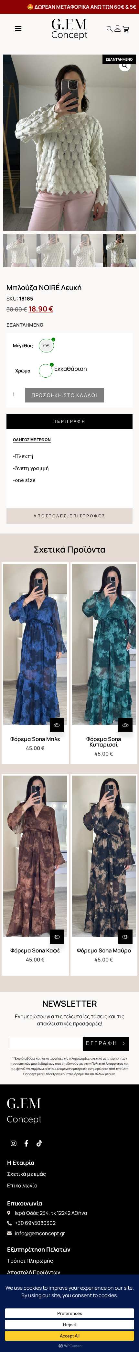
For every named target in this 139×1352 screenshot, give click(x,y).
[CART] (126, 29)
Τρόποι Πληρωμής (30, 1260)
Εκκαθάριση (70, 368)
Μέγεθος (23, 345)
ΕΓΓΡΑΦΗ (103, 1043)
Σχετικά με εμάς (26, 1173)
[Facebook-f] (26, 1143)
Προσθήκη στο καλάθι (64, 395)
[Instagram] (13, 1143)
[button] (109, 29)
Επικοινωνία (22, 1185)
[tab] (69, 421)
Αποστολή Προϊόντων (33, 1272)
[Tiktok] (39, 1143)
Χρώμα (22, 371)
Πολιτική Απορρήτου (107, 1063)
